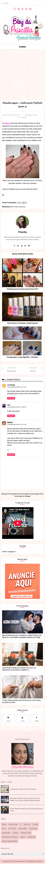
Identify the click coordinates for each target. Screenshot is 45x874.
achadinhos (31, 837)
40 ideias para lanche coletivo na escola (23, 789)
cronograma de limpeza (10, 837)
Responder (11, 398)
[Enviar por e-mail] (18, 203)
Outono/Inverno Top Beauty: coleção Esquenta (22, 323)
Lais (8, 405)
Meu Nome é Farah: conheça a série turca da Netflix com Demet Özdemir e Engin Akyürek (25, 799)
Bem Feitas (9, 115)
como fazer (12, 828)
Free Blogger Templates (33, 861)
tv (20, 824)
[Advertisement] (22, 77)
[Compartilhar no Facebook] (24, 203)
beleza (4, 824)
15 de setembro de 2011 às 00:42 (16, 407)
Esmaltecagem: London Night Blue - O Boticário (22, 357)
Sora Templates (17, 861)
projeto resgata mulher (9, 841)
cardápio (15, 833)
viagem (22, 837)
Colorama (16, 115)
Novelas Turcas (26, 833)
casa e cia (27, 824)
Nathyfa (10, 422)
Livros (4, 828)
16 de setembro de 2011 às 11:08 (16, 424)
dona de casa (13, 824)
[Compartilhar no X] (22, 203)
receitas (35, 824)
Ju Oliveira (11, 385)
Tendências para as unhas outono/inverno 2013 (22, 289)
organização (6, 833)
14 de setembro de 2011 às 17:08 (16, 387)
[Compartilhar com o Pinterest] (26, 203)
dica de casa (33, 828)
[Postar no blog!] (20, 203)
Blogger (27, 496)
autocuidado (22, 828)
